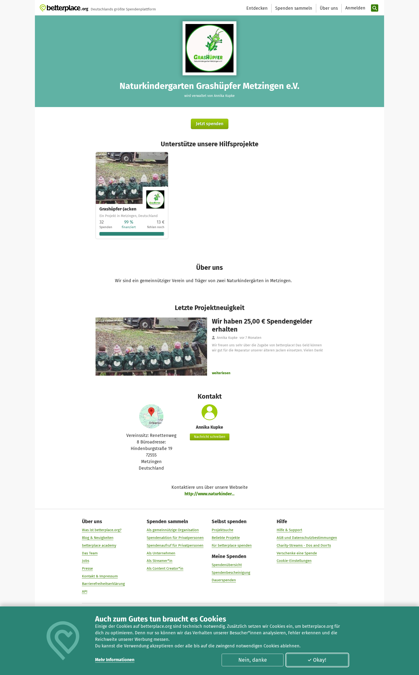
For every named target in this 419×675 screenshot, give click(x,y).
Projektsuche (222, 530)
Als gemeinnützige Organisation (173, 530)
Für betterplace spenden (232, 545)
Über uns (329, 8)
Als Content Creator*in (165, 568)
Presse (87, 568)
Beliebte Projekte (226, 537)
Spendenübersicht (227, 565)
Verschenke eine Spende (297, 553)
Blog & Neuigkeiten (97, 537)
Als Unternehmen (161, 553)
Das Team (90, 553)
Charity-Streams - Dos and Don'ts (304, 545)
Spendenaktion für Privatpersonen (175, 537)
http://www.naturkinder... (209, 494)
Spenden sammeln (293, 8)
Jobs (85, 561)
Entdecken (257, 8)
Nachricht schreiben (209, 437)
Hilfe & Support (289, 530)
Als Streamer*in (159, 561)
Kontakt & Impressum (100, 576)
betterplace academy (99, 545)
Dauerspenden (224, 580)
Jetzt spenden (209, 123)
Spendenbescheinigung (231, 572)
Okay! (319, 660)
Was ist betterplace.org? (101, 530)
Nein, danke (252, 660)
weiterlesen (221, 373)
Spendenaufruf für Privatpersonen (175, 545)
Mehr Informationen (114, 659)
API (84, 591)
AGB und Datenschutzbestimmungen (307, 537)
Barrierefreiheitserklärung (103, 584)
